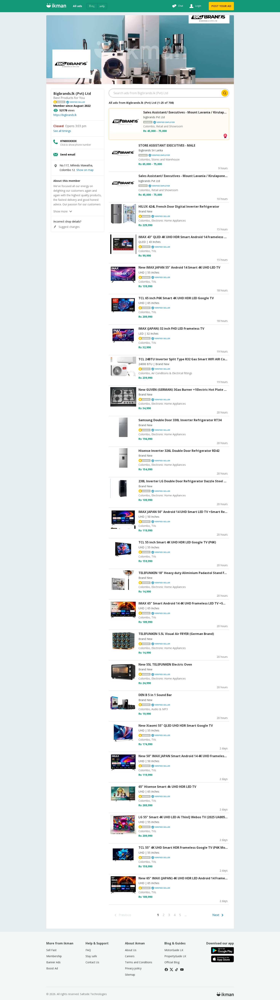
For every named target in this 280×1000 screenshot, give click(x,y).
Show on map (85, 170)
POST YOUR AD (221, 6)
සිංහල (92, 6)
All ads (77, 6)
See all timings (62, 130)
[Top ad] (225, 135)
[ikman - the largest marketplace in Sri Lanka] (56, 6)
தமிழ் (102, 6)
